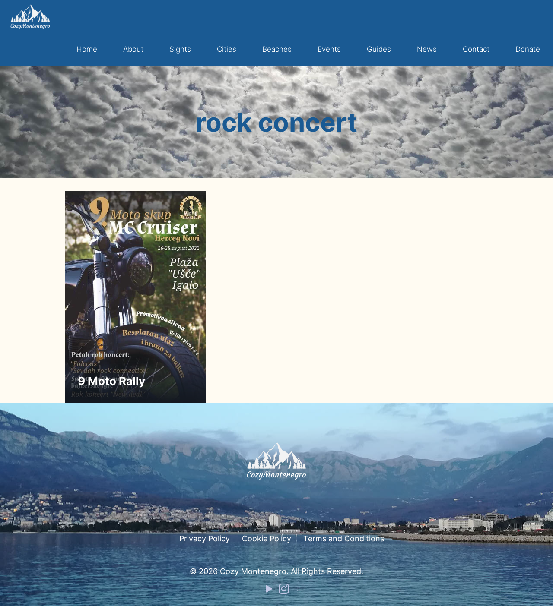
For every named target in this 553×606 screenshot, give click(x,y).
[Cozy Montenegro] (30, 16)
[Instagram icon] (284, 591)
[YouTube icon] (269, 591)
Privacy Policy (204, 538)
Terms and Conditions (343, 538)
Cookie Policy (266, 538)
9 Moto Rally (111, 381)
